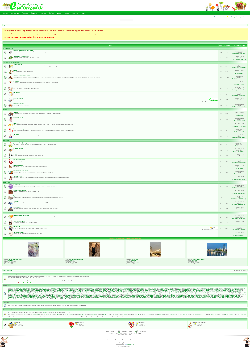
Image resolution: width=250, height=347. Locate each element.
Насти (237, 297)
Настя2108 (135, 292)
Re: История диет (239, 73)
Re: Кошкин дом (239, 168)
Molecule (220, 292)
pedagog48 (29, 290)
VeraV (20, 291)
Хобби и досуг (7, 182)
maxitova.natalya (68, 291)
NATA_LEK (139, 290)
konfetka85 (236, 292)
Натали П (51, 291)
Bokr (120, 294)
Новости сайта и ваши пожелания (23, 50)
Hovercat (112, 290)
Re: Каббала (239, 210)
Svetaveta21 (38, 290)
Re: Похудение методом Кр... (239, 67)
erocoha (83, 288)
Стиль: (118, 19)
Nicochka (118, 288)
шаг (47, 297)
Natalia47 (187, 289)
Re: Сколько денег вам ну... (239, 179)
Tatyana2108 (127, 294)
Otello (157, 290)
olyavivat (169, 291)
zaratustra (18, 288)
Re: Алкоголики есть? (239, 120)
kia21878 (225, 290)
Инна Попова (225, 296)
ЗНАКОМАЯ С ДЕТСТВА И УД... (239, 198)
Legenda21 (52, 296)
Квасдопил (213, 288)
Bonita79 (27, 291)
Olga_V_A (173, 290)
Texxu (91, 292)
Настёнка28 (40, 297)
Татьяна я (11, 292)
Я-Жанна (69, 314)
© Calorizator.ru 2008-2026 (125, 346)
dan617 (244, 292)
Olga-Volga (126, 316)
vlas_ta (135, 291)
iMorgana (105, 297)
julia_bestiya (104, 292)
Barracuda (96, 291)
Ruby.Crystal (29, 298)
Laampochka (93, 295)
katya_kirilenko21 (235, 296)
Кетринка (180, 296)
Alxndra (88, 296)
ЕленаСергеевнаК (34, 294)
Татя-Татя (220, 288)
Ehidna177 (216, 289)
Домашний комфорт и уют (21, 143)
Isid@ (58, 314)
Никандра (165, 296)
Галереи (217, 17)
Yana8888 (85, 295)
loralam (226, 291)
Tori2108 (18, 295)
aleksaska (208, 289)
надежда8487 (173, 292)
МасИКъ (18, 292)
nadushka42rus (33, 296)
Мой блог (223, 17)
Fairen (94, 296)
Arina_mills (221, 297)
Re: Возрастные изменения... (239, 162)
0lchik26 (232, 291)
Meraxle (204, 294)
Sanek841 (165, 292)
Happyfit (140, 295)
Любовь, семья (7, 109)
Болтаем (5, 213)
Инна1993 (19, 297)
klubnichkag (142, 291)
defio (59, 296)
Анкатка (68, 297)
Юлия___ (76, 292)
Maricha (37, 316)
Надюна (115, 316)
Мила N (232, 290)
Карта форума (139, 340)
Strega (25, 295)
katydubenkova (87, 297)
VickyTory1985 (45, 294)
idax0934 (112, 291)
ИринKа (135, 288)
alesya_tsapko (22, 294)
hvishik (173, 296)
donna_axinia (194, 296)
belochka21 (113, 294)
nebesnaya (212, 292)
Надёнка (158, 295)
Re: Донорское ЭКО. (239, 131)
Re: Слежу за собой (239, 84)
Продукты (25, 13)
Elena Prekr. (243, 314)
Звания (245, 17)
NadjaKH (43, 291)
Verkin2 (134, 297)
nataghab (53, 289)
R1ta (70, 289)
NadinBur (35, 288)
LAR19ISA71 (141, 289)
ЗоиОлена (41, 288)
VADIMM (149, 288)
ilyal (53, 290)
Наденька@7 (43, 296)
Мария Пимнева (236, 289)
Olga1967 (13, 289)
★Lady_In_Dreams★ (197, 290)
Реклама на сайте (127, 340)
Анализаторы (15, 13)
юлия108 (123, 296)
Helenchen (46, 290)
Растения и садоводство (20, 170)
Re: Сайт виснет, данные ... (239, 53)
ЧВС (12, 295)
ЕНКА (105, 316)
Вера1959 (81, 314)
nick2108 (119, 290)
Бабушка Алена (214, 314)
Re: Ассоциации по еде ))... (239, 229)
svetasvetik (24, 288)
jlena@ (205, 288)
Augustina (197, 288)
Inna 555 (242, 288)
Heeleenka (68, 295)
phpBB (117, 333)
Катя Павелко (55, 298)
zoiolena (79, 290)
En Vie (101, 295)
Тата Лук (76, 289)
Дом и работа (6, 140)
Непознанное (17, 207)
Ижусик (152, 292)
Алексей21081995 (125, 297)
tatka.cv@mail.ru (143, 297)
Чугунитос (190, 295)
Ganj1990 (198, 295)
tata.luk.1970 (84, 289)
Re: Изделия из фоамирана (239, 187)
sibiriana (48, 314)
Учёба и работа (17, 176)
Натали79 (239, 290)
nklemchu (197, 294)
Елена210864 (188, 288)
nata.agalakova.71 (151, 289)
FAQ (233, 17)
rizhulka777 (33, 289)
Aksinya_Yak (54, 297)
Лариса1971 (102, 289)
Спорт (15, 87)
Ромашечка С (49, 316)
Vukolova (105, 314)
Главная (5, 13)
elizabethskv (96, 297)
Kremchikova (46, 298)
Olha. (186, 296)
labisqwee (72, 294)
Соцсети (117, 340)
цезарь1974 (60, 290)
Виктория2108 (23, 296)
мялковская (171, 289)
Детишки (16, 134)
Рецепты (34, 13)
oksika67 (228, 288)
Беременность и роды (19, 129)
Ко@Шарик (197, 292)
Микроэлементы (18, 98)
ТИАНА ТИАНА (112, 289)
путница (84, 316)
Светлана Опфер (216, 291)
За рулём (16, 201)
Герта (14, 291)
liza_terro (37, 298)
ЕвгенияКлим (149, 295)
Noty (180, 290)
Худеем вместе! (18, 64)
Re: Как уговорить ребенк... (239, 137)
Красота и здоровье (19, 159)
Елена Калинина (88, 290)
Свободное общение (19, 221)
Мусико (105, 294)
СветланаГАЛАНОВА (134, 296)
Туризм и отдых (18, 196)
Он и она (15, 112)
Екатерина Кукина (29, 297)
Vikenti (96, 288)
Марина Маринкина (206, 296)
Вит (229, 17)
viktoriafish (230, 297)
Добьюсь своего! (199, 314)
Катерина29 (32, 295)
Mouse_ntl (136, 314)
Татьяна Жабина (213, 294)
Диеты (59, 13)
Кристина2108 (160, 297)
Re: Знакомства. (239, 115)
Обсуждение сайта (8, 48)
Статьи (66, 13)
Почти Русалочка (229, 314)
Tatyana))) (206, 291)
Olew (134, 289)
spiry (25, 314)
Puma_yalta (213, 295)
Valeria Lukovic (96, 294)
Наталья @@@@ (153, 291)
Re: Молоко (239, 224)
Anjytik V (163, 294)
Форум (83, 13)
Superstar (93, 314)
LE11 (152, 290)
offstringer (74, 298)
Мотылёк (180, 288)
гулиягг (162, 291)
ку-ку (116, 314)
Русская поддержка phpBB (125, 334)
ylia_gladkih (172, 294)
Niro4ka (112, 292)
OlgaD (201, 289)
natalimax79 (35, 291)
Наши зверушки (18, 165)
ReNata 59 (110, 288)
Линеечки (75, 13)
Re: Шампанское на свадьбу (239, 126)
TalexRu (184, 291)
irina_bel (205, 292)
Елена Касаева (70, 290)
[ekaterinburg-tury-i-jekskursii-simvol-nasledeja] (217, 255)
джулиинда (62, 288)
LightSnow (222, 295)
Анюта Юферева (49, 288)
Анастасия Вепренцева (123, 292)
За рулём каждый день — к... (239, 204)
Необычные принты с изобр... (239, 157)
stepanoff (60, 292)
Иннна (60, 316)
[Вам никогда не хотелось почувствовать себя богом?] (213, 229)
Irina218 (236, 288)
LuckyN (16, 316)
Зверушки (71, 260)
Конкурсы (16, 81)
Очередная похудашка (105, 296)
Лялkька (186, 290)
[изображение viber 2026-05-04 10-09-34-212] (33, 256)
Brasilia (239, 291)
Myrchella (120, 291)
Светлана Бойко (50, 292)
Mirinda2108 (144, 292)
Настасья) (160, 314)
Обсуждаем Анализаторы (21, 56)
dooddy (60, 295)
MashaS (191, 291)
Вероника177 (225, 289)
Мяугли (142, 288)
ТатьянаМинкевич (73, 288)
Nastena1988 (76, 295)
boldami (126, 295)
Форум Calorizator (7, 25)
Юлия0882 (26, 292)
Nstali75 (105, 290)
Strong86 (216, 296)
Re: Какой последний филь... (239, 193)
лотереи (44, 312)
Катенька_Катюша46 (226, 294)
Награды (239, 17)
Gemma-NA (165, 290)
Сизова (66, 296)
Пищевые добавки (18, 103)
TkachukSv (180, 294)
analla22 (103, 288)
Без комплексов (18, 117)
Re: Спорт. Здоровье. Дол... (239, 89)
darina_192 (166, 295)
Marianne (133, 295)
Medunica (148, 314)
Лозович (173, 295)
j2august (41, 292)
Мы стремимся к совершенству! (11, 62)
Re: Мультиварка (239, 145)
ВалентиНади (62, 289)
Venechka (228, 292)
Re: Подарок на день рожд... (239, 218)
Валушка (116, 296)
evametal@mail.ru (153, 294)
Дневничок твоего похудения (21, 76)
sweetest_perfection (202, 297)
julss (79, 294)
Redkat (146, 290)
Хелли (61, 297)
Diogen (65, 294)
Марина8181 (127, 288)
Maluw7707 (189, 294)
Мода (15, 154)
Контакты (109, 340)
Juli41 (151, 297)
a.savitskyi (80, 296)
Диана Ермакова (56, 294)
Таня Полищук (178, 297)
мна (174, 288)
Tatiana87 (243, 294)
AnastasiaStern (12, 296)
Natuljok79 (78, 291)
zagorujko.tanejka (43, 289)
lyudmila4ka (104, 291)
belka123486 (86, 294)
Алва (125, 314)
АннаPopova (143, 294)
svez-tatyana (72, 316)
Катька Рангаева (189, 297)
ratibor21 (58, 291)
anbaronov (108, 295)
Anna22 (135, 294)
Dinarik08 (177, 291)
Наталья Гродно (129, 290)
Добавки (51, 13)
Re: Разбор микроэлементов (239, 101)
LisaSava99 (11, 298)
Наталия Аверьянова (124, 289)
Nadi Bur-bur (52, 295)
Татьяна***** (208, 290)
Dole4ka (236, 294)
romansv (73, 296)
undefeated (20, 298)
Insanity (151, 296)
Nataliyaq (97, 290)
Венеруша (13, 294)
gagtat (90, 288)
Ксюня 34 (188, 292)
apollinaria (11, 297)
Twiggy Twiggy (42, 295)
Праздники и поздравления (21, 215)
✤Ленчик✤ (173, 314)
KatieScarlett (76, 297)
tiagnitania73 (36, 314)
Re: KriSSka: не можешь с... (239, 78)
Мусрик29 (93, 289)
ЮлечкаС (30, 288)
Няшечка (157, 296)
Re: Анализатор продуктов (239, 59)
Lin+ (9, 291)
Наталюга (10, 290)
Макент (205, 295)
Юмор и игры (17, 226)
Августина (68, 292)
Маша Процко (114, 297)
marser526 (169, 297)
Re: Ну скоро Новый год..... (239, 151)
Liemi (96, 292)
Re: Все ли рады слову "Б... (239, 106)
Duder (144, 296)
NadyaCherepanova (232, 295)
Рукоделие (16, 184)
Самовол (179, 289)
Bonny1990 (182, 295)
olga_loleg (185, 314)
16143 (181, 292)
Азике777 (198, 291)
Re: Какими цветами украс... (239, 173)
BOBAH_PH (162, 289)
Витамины (43, 13)
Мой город (10, 260)
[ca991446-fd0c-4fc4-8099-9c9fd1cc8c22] (94, 256)
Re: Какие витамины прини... (239, 95)
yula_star (127, 291)
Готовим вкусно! (18, 148)
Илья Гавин (65, 298)
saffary (158, 292)
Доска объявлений (18, 232)
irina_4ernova (86, 291)
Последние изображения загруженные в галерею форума (125, 238)
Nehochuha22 (19, 290)
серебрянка (217, 290)
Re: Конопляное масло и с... (239, 235)
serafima (194, 289)
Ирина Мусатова (23, 289)
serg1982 (34, 292)
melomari (84, 292)
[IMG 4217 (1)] (155, 256)
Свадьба (16, 123)
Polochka (95, 316)
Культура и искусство (19, 190)
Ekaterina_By (117, 295)
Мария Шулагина (165, 288)
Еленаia (56, 288)
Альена (27, 316)
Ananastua (213, 297)
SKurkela (156, 288)
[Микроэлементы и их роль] (213, 101)
